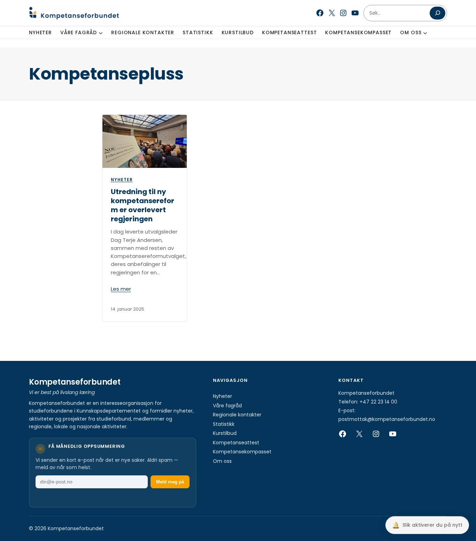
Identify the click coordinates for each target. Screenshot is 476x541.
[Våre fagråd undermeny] (101, 32)
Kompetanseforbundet (75, 382)
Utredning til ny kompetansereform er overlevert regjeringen (142, 205)
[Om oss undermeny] (425, 32)
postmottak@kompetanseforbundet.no (386, 419)
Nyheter (122, 180)
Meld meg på (170, 481)
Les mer (121, 288)
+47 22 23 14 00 (378, 401)
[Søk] (437, 13)
